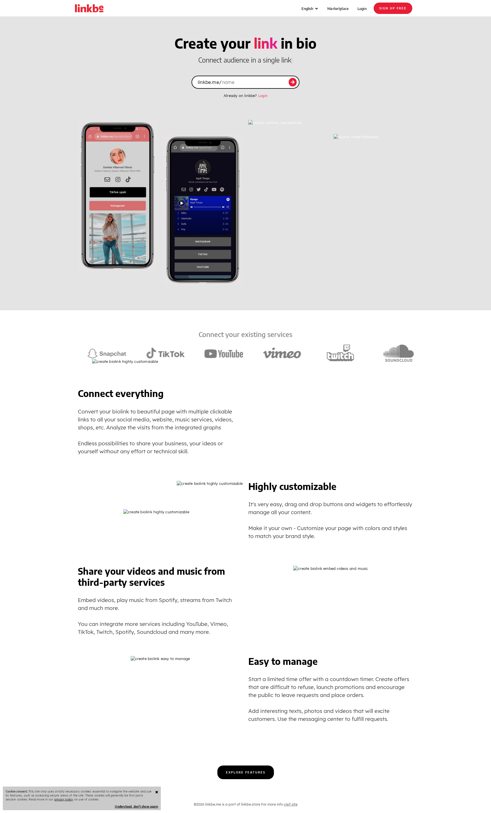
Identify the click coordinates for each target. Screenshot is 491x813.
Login (362, 8)
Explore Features (245, 772)
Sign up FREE (393, 8)
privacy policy (63, 799)
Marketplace (338, 8)
